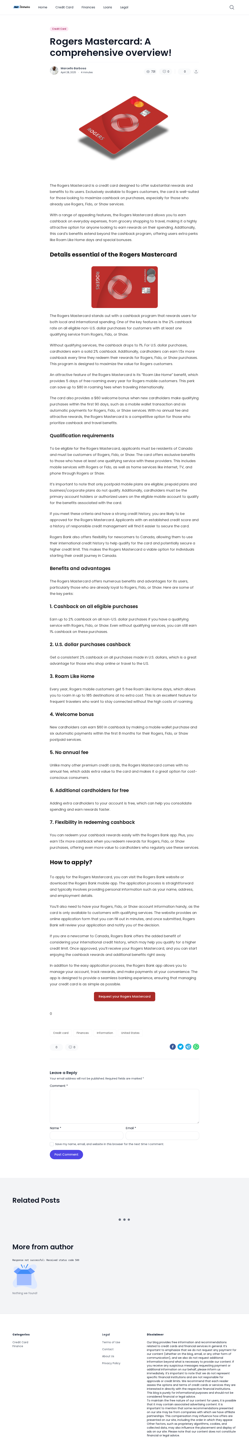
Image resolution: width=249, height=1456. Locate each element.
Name (55, 1128)
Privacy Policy (111, 1384)
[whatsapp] (196, 1047)
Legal (124, 7)
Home (42, 7)
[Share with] (196, 72)
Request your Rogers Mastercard (125, 996)
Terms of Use (111, 1363)
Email (131, 1128)
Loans (107, 7)
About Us (108, 1377)
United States (130, 1033)
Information (105, 1033)
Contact (108, 1370)
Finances (88, 7)
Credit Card (64, 7)
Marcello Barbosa (73, 68)
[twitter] (180, 1047)
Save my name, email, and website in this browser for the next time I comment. (109, 1144)
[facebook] (173, 1047)
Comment (59, 1086)
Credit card (60, 1033)
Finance (17, 1367)
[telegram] (188, 1047)
